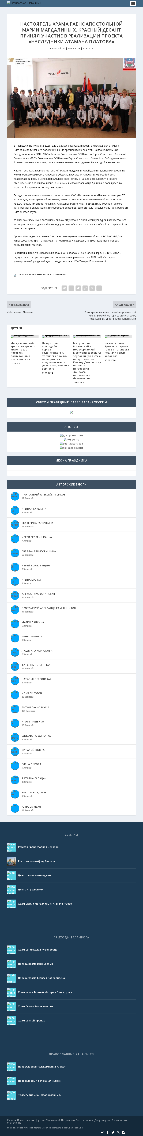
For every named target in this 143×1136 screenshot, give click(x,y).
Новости (88, 48)
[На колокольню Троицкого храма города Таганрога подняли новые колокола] (119, 336)
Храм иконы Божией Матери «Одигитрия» (45, 992)
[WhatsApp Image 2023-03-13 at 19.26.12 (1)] (40, 273)
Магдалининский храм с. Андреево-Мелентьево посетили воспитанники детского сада (23, 351)
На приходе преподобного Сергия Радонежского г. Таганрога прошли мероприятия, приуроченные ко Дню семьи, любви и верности (55, 356)
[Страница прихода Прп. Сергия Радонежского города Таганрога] (11, 1006)
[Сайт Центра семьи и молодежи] (11, 875)
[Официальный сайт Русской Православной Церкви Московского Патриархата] (11, 847)
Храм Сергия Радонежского (35, 1006)
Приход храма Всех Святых (35, 963)
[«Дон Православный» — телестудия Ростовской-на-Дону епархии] (11, 1095)
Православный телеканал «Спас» (39, 1080)
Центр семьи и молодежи (34, 875)
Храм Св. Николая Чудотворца (38, 949)
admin (61, 48)
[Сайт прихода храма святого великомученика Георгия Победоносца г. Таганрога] (11, 978)
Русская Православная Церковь (38, 847)
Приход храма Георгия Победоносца (41, 978)
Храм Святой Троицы (32, 1020)
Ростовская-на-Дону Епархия (36, 861)
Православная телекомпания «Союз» (42, 1066)
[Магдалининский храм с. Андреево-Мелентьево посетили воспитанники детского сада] (25, 336)
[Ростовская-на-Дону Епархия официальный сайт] (11, 861)
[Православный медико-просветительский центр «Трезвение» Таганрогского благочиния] (11, 889)
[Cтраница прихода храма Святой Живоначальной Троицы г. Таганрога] (11, 1020)
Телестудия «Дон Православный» (39, 1095)
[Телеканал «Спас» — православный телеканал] (11, 1081)
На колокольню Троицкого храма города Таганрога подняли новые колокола (117, 350)
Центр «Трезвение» (30, 889)
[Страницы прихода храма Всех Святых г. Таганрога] (11, 964)
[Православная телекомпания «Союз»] (11, 1066)
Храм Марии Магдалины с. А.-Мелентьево (45, 903)
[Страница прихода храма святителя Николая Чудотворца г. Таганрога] (11, 949)
